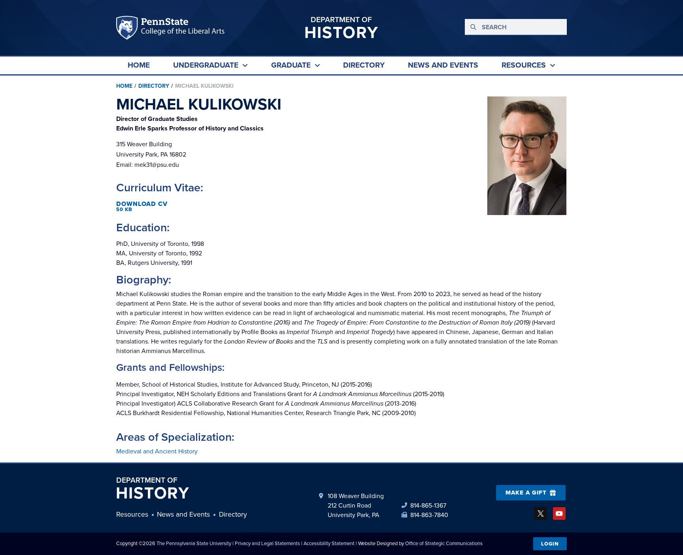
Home (124, 86)
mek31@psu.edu (147, 164)
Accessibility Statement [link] (329, 543)
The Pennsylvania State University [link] (194, 543)
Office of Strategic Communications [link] (444, 543)
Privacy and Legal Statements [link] (267, 543)
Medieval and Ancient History (157, 451)
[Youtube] (559, 513)
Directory (153, 86)
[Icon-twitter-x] (540, 513)
